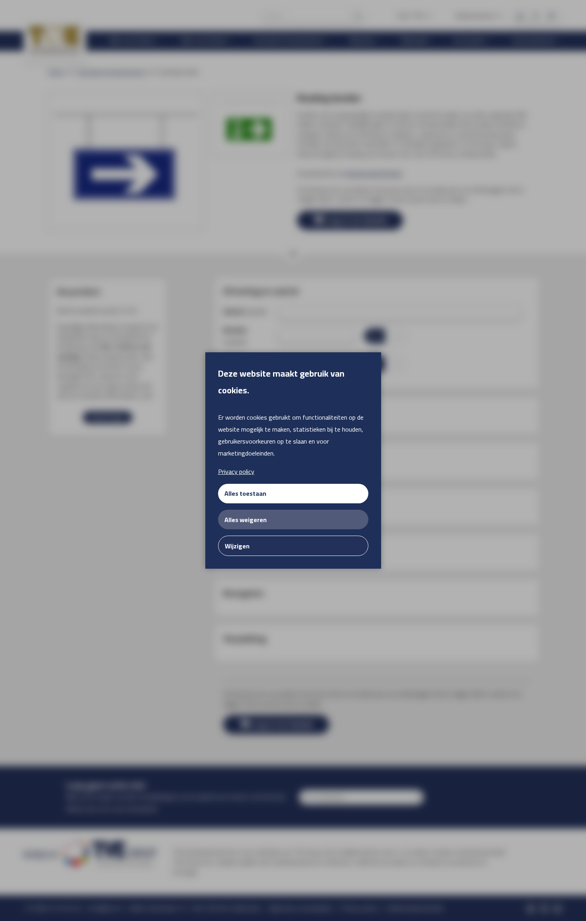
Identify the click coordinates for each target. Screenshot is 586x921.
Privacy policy (236, 471)
